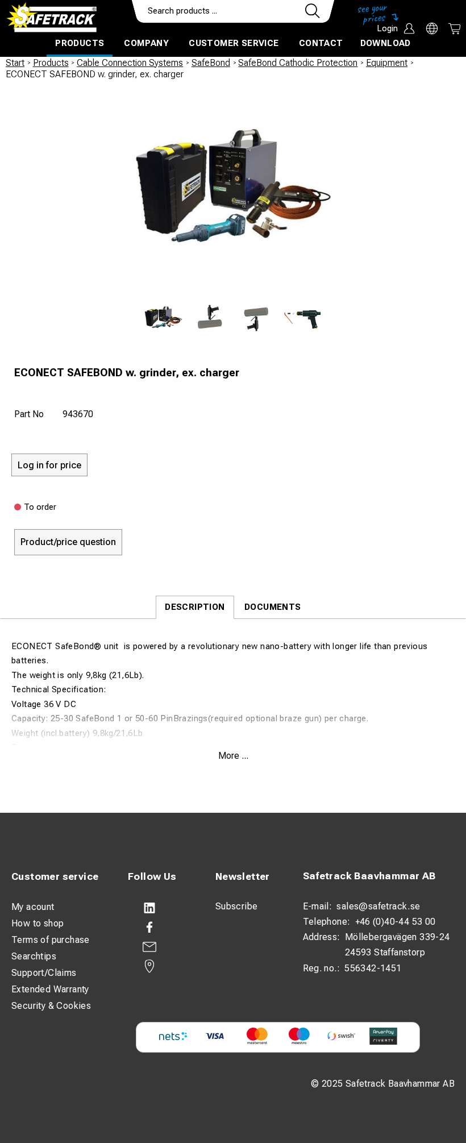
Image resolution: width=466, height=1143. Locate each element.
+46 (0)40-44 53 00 (395, 921)
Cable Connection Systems (130, 62)
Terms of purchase (50, 939)
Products (79, 43)
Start (15, 62)
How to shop (37, 923)
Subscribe (236, 906)
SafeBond (211, 62)
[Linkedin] (160, 908)
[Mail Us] (160, 946)
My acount (33, 906)
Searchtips (33, 956)
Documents (272, 607)
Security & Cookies (51, 1005)
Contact (321, 43)
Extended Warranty (50, 989)
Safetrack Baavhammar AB (369, 876)
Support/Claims (44, 972)
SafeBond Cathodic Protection (297, 62)
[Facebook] (160, 927)
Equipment (386, 62)
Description (194, 607)
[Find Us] (160, 966)
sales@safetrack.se (378, 906)
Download (385, 43)
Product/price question (68, 542)
